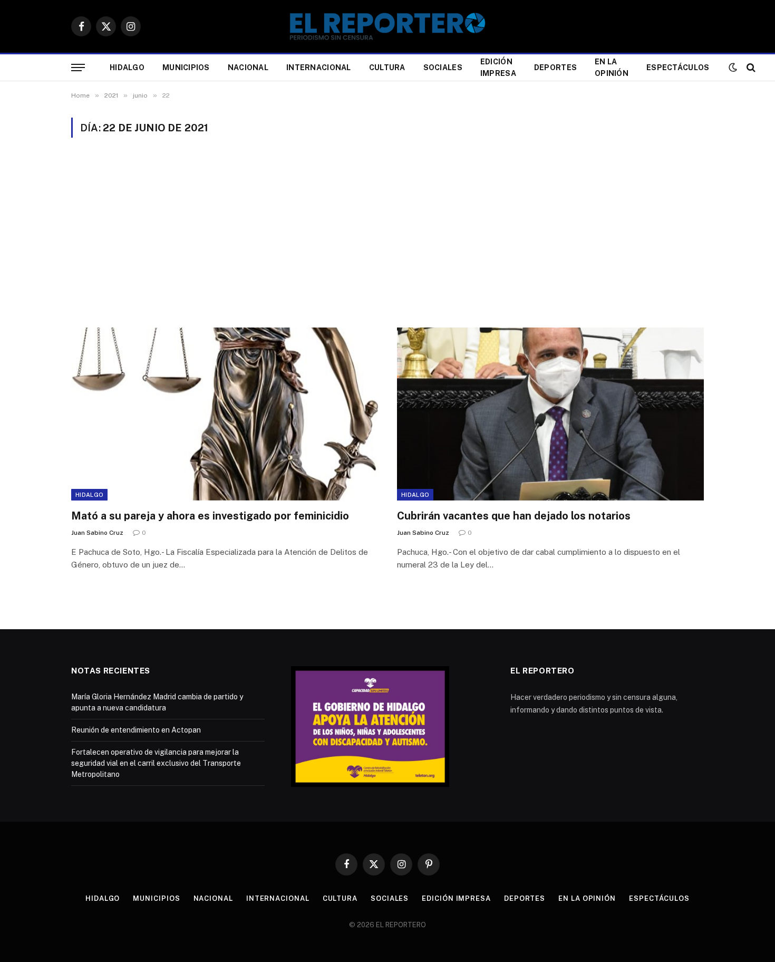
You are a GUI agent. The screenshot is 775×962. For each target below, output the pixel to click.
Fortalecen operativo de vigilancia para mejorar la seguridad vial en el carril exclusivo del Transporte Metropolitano (156, 763)
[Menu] (78, 68)
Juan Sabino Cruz (97, 532)
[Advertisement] (387, 232)
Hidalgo (127, 67)
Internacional (318, 67)
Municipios (186, 67)
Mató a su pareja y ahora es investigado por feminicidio (210, 515)
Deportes (555, 67)
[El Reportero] (387, 26)
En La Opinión (611, 67)
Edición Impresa (498, 67)
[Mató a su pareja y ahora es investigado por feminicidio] (224, 414)
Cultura (387, 67)
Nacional (248, 67)
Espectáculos (677, 67)
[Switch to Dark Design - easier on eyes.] (733, 67)
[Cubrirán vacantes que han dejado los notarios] (550, 414)
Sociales (442, 67)
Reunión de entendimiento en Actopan (136, 730)
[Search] (749, 68)
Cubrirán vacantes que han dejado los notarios (514, 515)
